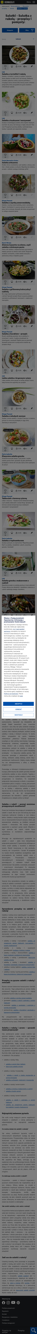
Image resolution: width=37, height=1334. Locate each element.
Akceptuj (18, 704)
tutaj (21, 696)
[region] (18, 666)
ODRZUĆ (18, 709)
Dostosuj (18, 715)
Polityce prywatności (11, 694)
